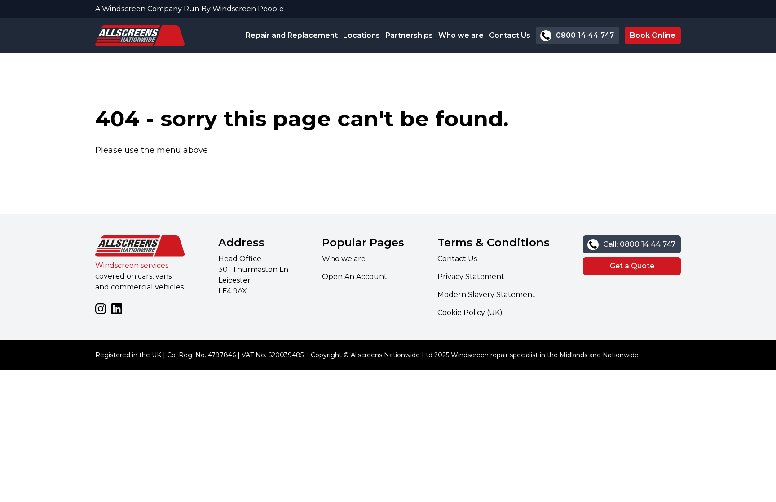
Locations (361, 35)
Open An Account (354, 276)
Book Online (652, 35)
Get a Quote (632, 266)
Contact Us (509, 35)
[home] (140, 35)
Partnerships (409, 35)
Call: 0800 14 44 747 (639, 244)
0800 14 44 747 (585, 35)
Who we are (461, 35)
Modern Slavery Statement (486, 294)
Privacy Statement (470, 276)
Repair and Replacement (292, 35)
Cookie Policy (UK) (470, 312)
